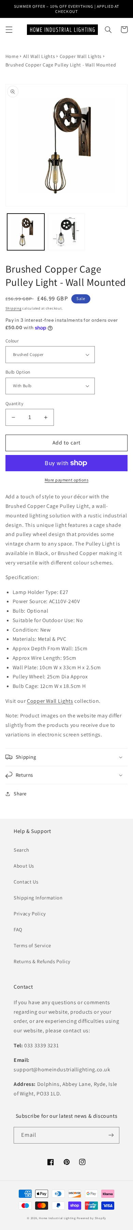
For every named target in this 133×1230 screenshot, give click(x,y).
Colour (12, 341)
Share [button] (20, 793)
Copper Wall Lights (81, 56)
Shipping (13, 308)
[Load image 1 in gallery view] (25, 232)
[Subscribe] (111, 1135)
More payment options (67, 480)
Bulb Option (17, 372)
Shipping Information (38, 897)
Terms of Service (32, 945)
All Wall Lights (39, 56)
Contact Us (26, 881)
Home (12, 56)
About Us (24, 865)
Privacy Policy (30, 913)
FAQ (18, 929)
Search (21, 850)
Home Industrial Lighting (57, 1218)
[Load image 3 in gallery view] (66, 232)
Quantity (14, 403)
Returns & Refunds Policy (42, 961)
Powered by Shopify (91, 1218)
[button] (9, 29)
